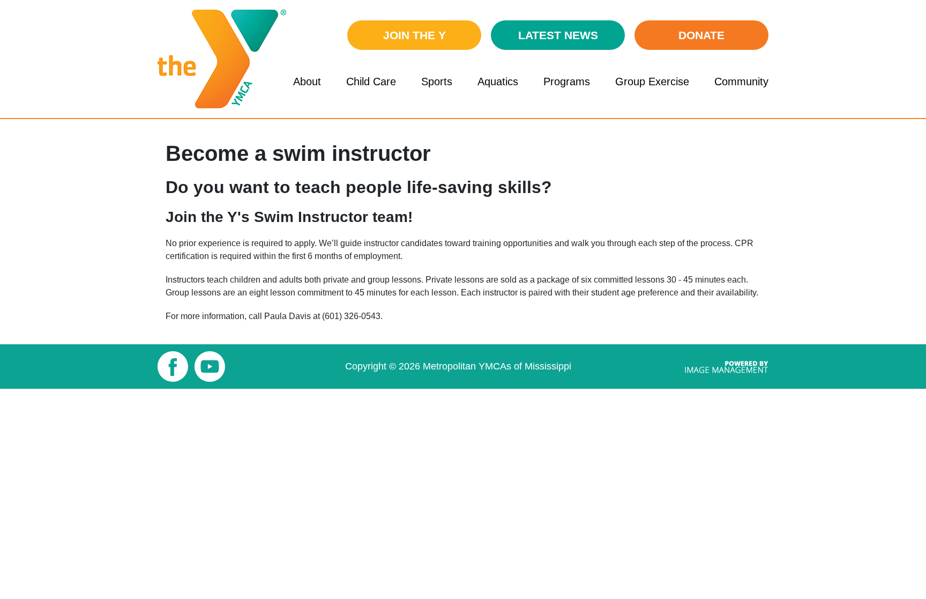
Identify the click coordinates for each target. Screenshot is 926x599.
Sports (436, 81)
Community (741, 81)
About (307, 81)
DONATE (701, 35)
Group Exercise (652, 81)
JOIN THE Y (414, 35)
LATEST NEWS (558, 35)
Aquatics (497, 81)
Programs (566, 81)
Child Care (371, 81)
